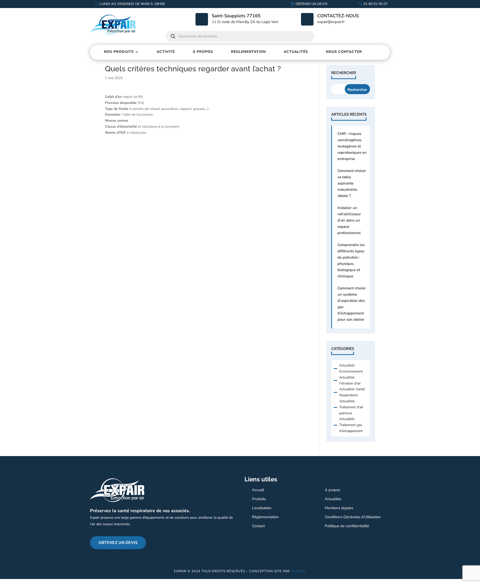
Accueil (258, 489)
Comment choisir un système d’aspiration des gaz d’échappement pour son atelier (352, 304)
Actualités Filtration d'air (350, 380)
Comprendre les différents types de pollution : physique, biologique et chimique (351, 260)
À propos (203, 51)
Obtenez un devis (118, 542)
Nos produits (119, 51)
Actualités (296, 51)
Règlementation (248, 51)
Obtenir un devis (312, 4)
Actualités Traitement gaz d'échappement (351, 425)
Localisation (262, 507)
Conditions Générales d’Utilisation (353, 516)
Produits (259, 498)
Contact (258, 525)
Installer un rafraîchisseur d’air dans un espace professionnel (349, 220)
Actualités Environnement (351, 368)
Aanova (298, 571)
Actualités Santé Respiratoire (352, 392)
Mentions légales (339, 507)
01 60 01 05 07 (376, 4)
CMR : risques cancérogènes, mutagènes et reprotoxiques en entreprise (352, 146)
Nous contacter (344, 51)
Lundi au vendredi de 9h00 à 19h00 (132, 4)
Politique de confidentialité (347, 525)
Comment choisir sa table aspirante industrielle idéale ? (352, 183)
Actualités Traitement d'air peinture (351, 407)
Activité (166, 51)
